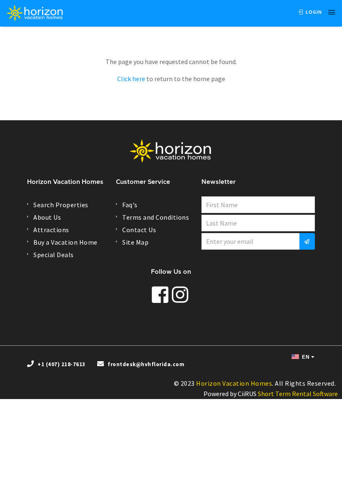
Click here (131, 78)
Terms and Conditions (155, 217)
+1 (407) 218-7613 (62, 364)
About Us (47, 217)
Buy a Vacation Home (65, 242)
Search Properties (60, 205)
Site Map (135, 242)
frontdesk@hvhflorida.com (146, 364)
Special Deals (53, 254)
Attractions (51, 230)
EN (305, 357)
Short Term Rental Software (298, 393)
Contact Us (139, 230)
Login (313, 12)
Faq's (130, 205)
